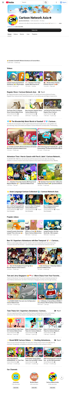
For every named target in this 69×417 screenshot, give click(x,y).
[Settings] (56, 2)
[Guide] (3, 2)
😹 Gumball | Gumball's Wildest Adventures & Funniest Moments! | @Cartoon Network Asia (24, 60)
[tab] (9, 34)
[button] (12, 20)
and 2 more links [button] (19, 26)
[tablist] (34, 34)
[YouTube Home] (10, 2)
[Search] (45, 2)
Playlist (21, 209)
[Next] (61, 76)
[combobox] (32, 2)
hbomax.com (12, 26)
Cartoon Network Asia (12, 114)
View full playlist (11, 211)
